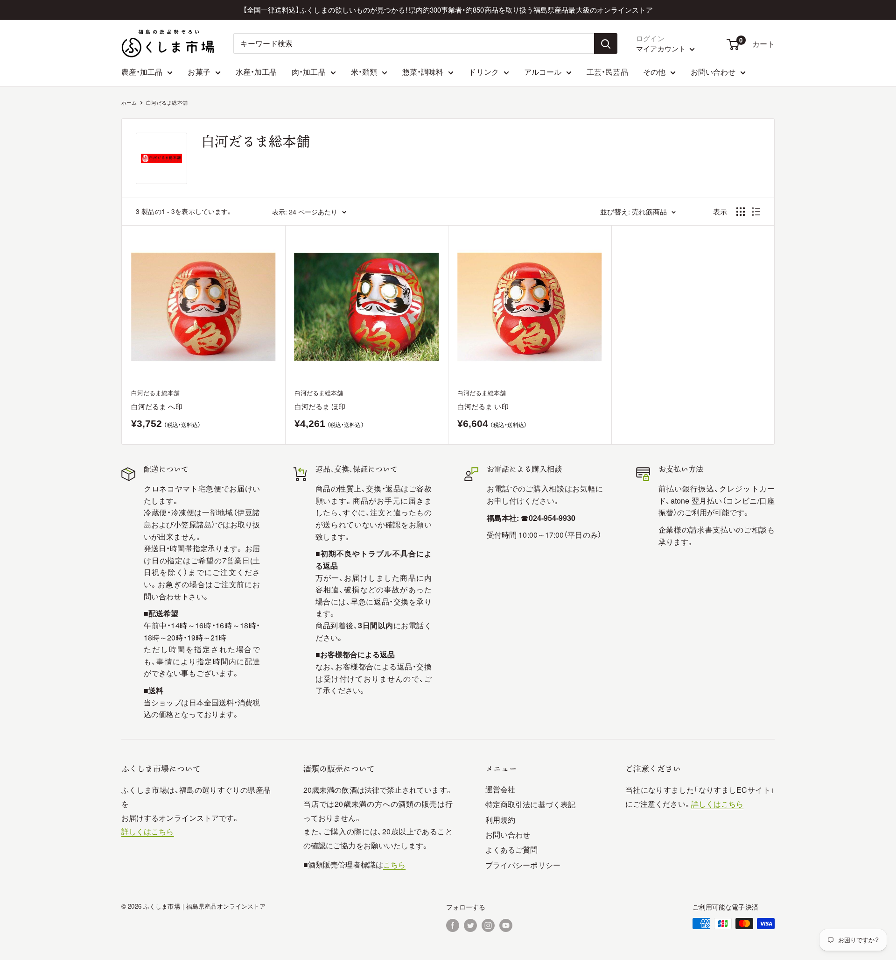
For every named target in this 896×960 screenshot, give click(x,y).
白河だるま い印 (483, 406)
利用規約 (500, 819)
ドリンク (483, 71)
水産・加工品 (256, 71)
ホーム (129, 102)
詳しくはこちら (147, 831)
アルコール (542, 71)
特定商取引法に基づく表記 (530, 804)
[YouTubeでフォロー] (505, 925)
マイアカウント (661, 48)
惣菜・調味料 (422, 71)
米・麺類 (364, 71)
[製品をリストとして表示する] (756, 211)
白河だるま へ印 (156, 406)
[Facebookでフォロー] (452, 925)
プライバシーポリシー (522, 865)
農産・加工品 (141, 71)
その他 (654, 71)
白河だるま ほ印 (320, 406)
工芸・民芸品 (607, 71)
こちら (394, 864)
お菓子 (199, 71)
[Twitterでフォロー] (470, 925)
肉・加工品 (308, 71)
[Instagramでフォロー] (488, 925)
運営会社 (500, 789)
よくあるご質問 (511, 849)
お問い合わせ (713, 71)
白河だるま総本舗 (166, 102)
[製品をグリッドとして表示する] (740, 211)
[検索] (605, 43)
